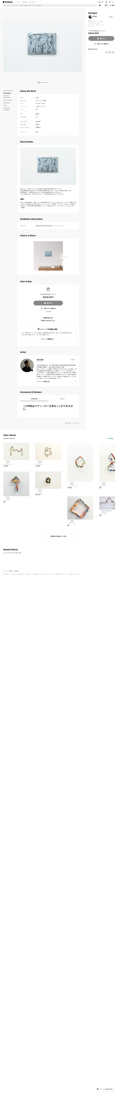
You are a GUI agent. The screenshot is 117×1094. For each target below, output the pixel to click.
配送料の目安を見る (93, 49)
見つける (24, 2)
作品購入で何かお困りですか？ (48, 320)
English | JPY (101, 2)
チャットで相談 (110, 5)
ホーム (18, 2)
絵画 (37, 132)
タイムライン (32, 2)
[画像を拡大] (48, 166)
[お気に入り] (27, 444)
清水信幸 (40, 360)
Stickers (62, 398)
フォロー (111, 16)
